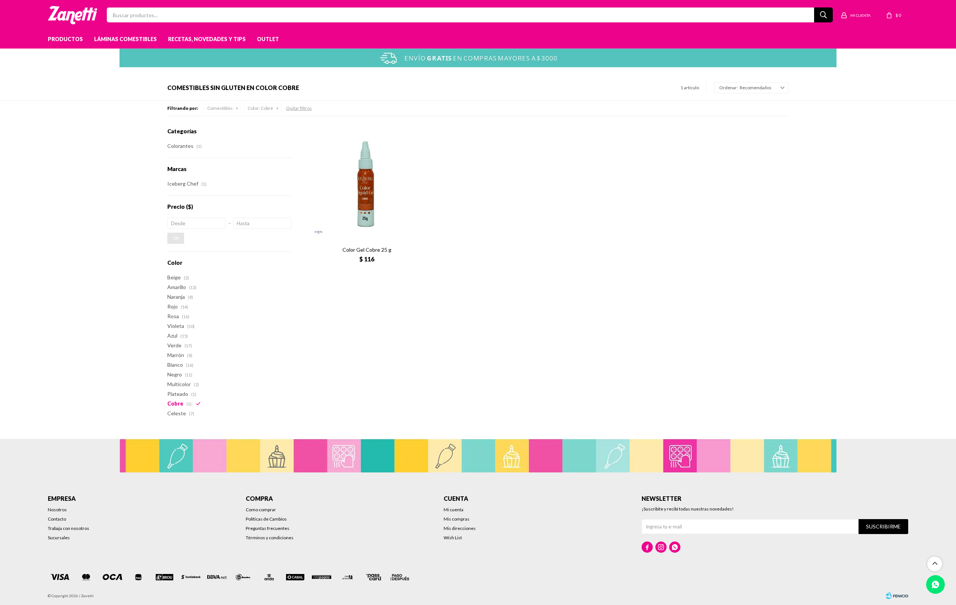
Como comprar (261, 509)
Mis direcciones (460, 528)
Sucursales (59, 537)
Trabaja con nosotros (68, 528)
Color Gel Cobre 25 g (366, 249)
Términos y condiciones (270, 537)
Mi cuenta (453, 509)
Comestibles (220, 108)
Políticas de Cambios (266, 519)
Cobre (260, 108)
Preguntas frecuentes (267, 528)
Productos (65, 39)
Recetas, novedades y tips (207, 39)
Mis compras (456, 519)
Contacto (57, 519)
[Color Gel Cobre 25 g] (366, 184)
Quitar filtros (299, 108)
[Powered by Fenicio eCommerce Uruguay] (897, 595)
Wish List (453, 537)
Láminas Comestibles (125, 39)
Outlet (268, 39)
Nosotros (57, 509)
